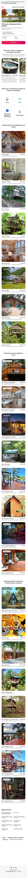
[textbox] (7, 38)
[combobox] (13, 34)
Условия (19, 871)
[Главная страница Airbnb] (3, 7)
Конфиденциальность (11, 871)
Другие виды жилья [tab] (6, 812)
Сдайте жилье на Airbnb (18, 7)
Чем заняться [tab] (16, 812)
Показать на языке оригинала (9, 3)
